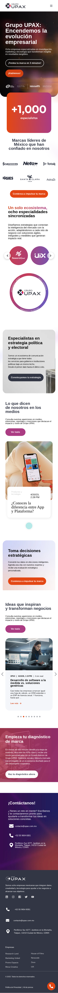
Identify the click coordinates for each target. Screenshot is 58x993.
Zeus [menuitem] (33, 962)
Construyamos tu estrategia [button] (26, 377)
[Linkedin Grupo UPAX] (7, 897)
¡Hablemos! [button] (14, 73)
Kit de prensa (28, 987)
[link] (29, 674)
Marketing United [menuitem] (12, 958)
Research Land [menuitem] (11, 954)
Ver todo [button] (15, 432)
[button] (18, 716)
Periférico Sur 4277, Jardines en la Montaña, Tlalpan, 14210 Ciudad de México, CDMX (30, 845)
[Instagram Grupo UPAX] (13, 897)
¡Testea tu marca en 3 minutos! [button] (24, 63)
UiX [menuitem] (32, 967)
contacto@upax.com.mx (26, 826)
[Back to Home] (15, 5)
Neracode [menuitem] (35, 958)
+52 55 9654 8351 (23, 835)
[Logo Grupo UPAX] (29, 878)
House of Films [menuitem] (37, 953)
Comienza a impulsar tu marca (29, 194)
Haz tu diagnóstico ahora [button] (21, 774)
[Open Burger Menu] (51, 6)
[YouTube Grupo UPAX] (31, 897)
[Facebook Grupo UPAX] (19, 897)
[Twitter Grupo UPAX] (26, 897)
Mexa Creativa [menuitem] (11, 967)
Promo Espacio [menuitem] (11, 962)
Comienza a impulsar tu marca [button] (27, 581)
